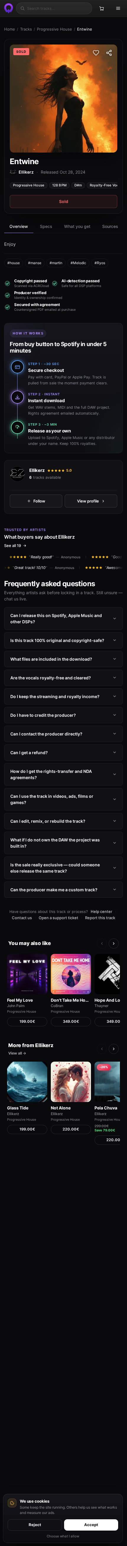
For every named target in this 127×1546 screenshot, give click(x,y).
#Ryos (100, 263)
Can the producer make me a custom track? (53, 889)
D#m (78, 185)
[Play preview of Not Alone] (71, 1082)
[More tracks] (114, 943)
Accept (91, 1524)
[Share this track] (109, 52)
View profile (88, 500)
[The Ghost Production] (8, 8)
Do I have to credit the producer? (43, 715)
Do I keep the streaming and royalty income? (55, 696)
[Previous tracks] (102, 943)
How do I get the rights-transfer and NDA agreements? (51, 774)
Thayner (101, 1005)
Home (9, 29)
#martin (56, 263)
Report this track (100, 917)
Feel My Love (20, 1000)
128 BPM (59, 185)
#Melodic (78, 263)
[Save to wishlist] (96, 52)
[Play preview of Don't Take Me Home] (71, 974)
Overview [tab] (18, 226)
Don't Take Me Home (71, 1000)
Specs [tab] (46, 226)
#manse (34, 263)
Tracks (26, 29)
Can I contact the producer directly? (46, 733)
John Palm (16, 1005)
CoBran (57, 1005)
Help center (101, 911)
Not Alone (61, 1107)
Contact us (22, 917)
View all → (17, 1053)
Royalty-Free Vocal (106, 185)
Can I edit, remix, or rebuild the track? (47, 821)
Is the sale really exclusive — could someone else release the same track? (55, 867)
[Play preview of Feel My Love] (27, 974)
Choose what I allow (63, 1536)
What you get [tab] (77, 226)
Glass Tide (17, 1107)
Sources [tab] (110, 226)
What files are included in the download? (51, 659)
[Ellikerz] (17, 474)
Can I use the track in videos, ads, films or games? (51, 799)
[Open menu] (118, 8)
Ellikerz (37, 470)
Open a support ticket (58, 917)
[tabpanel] (63, 253)
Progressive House (54, 29)
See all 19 (12, 545)
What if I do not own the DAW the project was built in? (55, 843)
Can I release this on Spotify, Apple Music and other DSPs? (56, 618)
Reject (35, 1524)
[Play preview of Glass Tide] (27, 1082)
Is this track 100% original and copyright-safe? (57, 640)
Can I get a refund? (29, 752)
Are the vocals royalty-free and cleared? (50, 677)
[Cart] (102, 8)
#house (13, 263)
